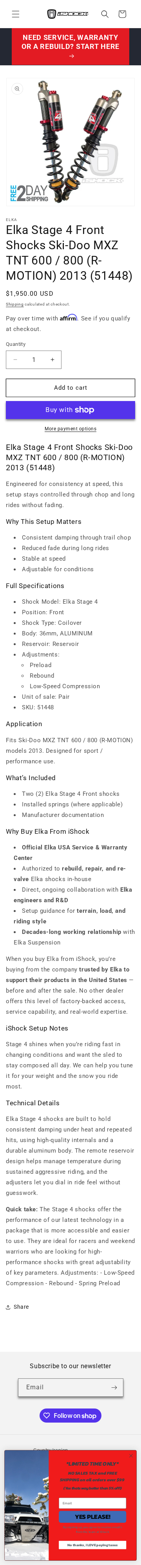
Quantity (15, 344)
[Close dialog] (131, 1456)
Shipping (15, 304)
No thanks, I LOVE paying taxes (92, 1545)
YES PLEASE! (92, 1517)
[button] (15, 14)
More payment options (70, 429)
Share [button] (21, 1307)
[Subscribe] (114, 1387)
